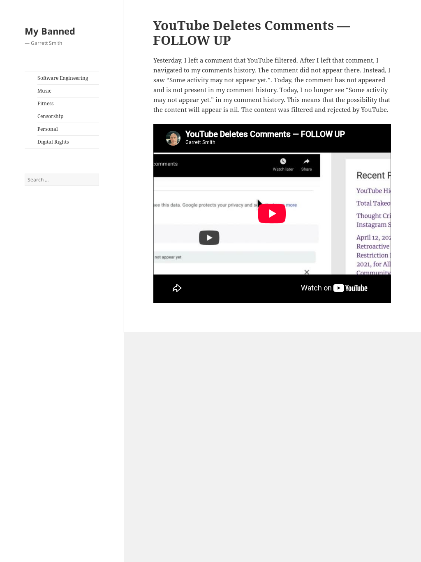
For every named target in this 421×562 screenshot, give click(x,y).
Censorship (50, 116)
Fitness (45, 103)
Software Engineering (62, 77)
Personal (47, 128)
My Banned (50, 31)
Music (44, 90)
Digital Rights (53, 141)
